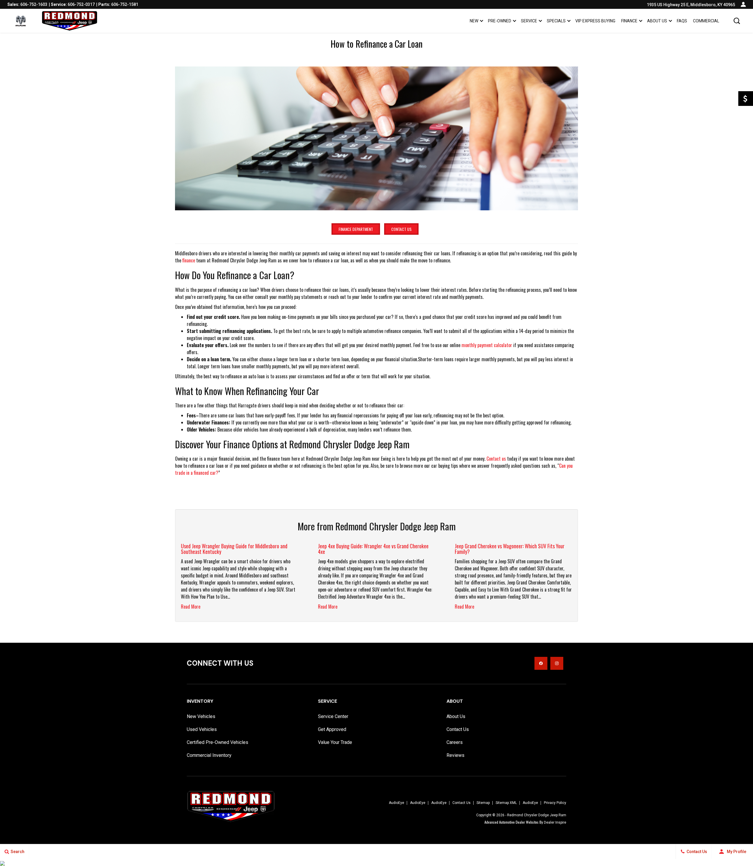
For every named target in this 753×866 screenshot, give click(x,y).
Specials (556, 21)
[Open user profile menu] (743, 4)
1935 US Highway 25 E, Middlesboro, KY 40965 (691, 4)
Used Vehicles (202, 729)
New (474, 21)
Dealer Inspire (555, 822)
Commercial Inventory (209, 755)
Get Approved (332, 729)
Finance (629, 21)
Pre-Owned (499, 21)
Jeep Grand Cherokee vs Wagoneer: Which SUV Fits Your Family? (509, 549)
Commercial (706, 21)
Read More (190, 606)
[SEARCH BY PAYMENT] (745, 98)
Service (529, 21)
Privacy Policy (555, 803)
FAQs (682, 21)
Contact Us (401, 229)
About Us (657, 21)
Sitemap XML (506, 803)
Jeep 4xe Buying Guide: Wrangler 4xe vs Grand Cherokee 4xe (373, 549)
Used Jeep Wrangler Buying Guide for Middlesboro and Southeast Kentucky (234, 549)
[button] (737, 21)
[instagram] (556, 663)
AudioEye (396, 803)
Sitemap (483, 803)
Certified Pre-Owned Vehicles (217, 742)
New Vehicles (201, 716)
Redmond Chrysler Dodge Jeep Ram (536, 815)
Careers (455, 742)
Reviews (455, 755)
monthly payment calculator (487, 345)
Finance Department (356, 229)
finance (188, 260)
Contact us (496, 458)
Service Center (333, 716)
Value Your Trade (335, 742)
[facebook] (540, 663)
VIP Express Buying (595, 21)
